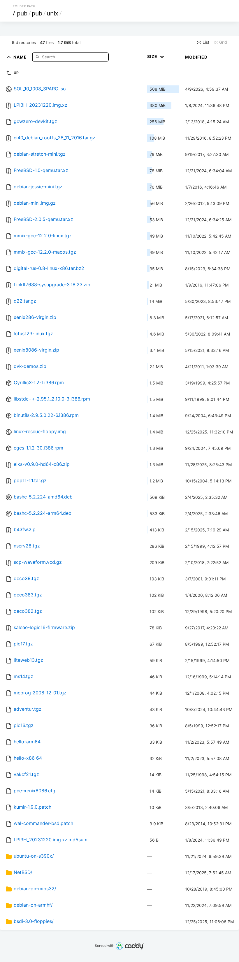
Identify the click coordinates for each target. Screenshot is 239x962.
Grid (222, 42)
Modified (196, 57)
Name (20, 56)
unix (52, 13)
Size (153, 56)
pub (22, 13)
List (205, 42)
